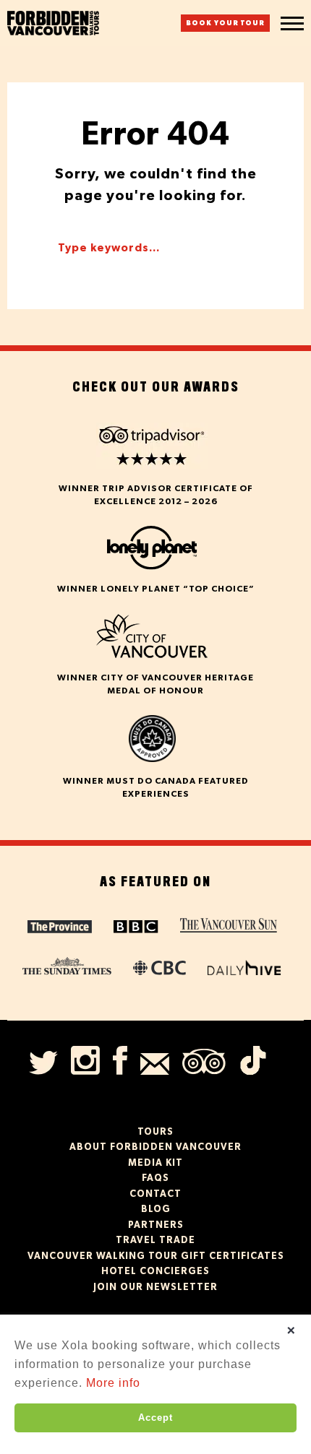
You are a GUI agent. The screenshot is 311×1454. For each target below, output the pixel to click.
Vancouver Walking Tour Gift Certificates (155, 1256)
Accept (155, 1417)
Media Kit (155, 1163)
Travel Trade (155, 1240)
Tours (155, 1132)
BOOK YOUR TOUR (225, 23)
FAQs (155, 1178)
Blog (156, 1209)
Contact (155, 1194)
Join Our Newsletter (155, 1287)
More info (113, 1383)
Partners (156, 1225)
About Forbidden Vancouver (155, 1147)
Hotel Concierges (155, 1271)
